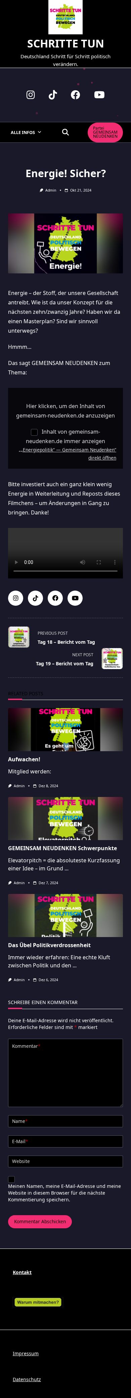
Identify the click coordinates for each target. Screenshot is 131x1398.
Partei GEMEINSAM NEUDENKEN (105, 132)
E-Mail (20, 1141)
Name (20, 1121)
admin (50, 190)
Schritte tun (65, 43)
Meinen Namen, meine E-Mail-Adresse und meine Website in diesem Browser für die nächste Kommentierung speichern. (64, 1193)
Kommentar (26, 1046)
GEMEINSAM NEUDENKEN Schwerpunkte (62, 848)
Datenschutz (27, 1379)
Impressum (26, 1353)
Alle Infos (23, 132)
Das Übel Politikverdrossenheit (49, 945)
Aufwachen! (24, 759)
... (66, 868)
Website (21, 1161)
